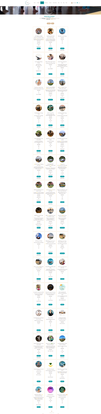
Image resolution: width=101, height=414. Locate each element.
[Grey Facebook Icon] (73, 2)
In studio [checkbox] (48, 23)
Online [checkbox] (53, 23)
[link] (39, 37)
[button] (50, 2)
